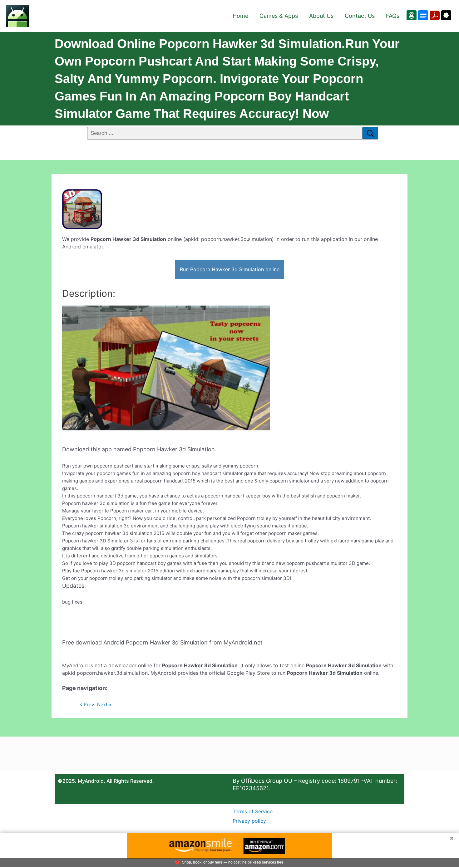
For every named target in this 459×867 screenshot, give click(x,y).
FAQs (392, 15)
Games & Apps (278, 15)
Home (240, 15)
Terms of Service (253, 811)
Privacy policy (249, 821)
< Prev (86, 705)
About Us (321, 15)
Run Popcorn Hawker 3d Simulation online (229, 269)
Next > (104, 705)
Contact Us (360, 15)
